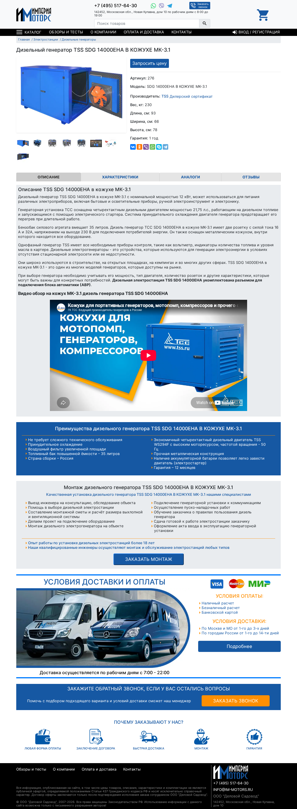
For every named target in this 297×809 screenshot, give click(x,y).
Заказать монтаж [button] (148, 559)
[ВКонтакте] (133, 147)
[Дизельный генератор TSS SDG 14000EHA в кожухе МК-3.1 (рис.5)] (81, 143)
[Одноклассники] (139, 147)
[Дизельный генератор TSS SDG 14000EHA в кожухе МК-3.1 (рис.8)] (23, 156)
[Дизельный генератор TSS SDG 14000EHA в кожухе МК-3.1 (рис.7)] (110, 143)
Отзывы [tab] (250, 177)
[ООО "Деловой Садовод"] (33, 14)
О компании (103, 32)
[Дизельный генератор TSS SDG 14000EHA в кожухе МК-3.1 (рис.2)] (37, 143)
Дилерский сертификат (191, 96)
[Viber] (146, 147)
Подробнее (239, 646)
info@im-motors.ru (233, 789)
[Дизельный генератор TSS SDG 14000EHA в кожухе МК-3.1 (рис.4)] (67, 143)
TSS (164, 96)
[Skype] (159, 147)
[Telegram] (165, 147)
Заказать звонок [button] (203, 5)
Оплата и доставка (144, 32)
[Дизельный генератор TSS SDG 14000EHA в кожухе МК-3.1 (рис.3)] (52, 143)
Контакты (181, 32)
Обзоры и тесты (66, 32)
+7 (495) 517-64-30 (115, 5)
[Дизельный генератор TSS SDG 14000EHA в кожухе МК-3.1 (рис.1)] (23, 143)
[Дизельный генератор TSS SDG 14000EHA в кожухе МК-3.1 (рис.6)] (96, 143)
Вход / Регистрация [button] (258, 32)
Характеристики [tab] (120, 177)
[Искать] (204, 23)
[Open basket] (263, 14)
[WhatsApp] (152, 147)
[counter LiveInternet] (19, 782)
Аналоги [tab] (190, 177)
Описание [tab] (49, 177)
